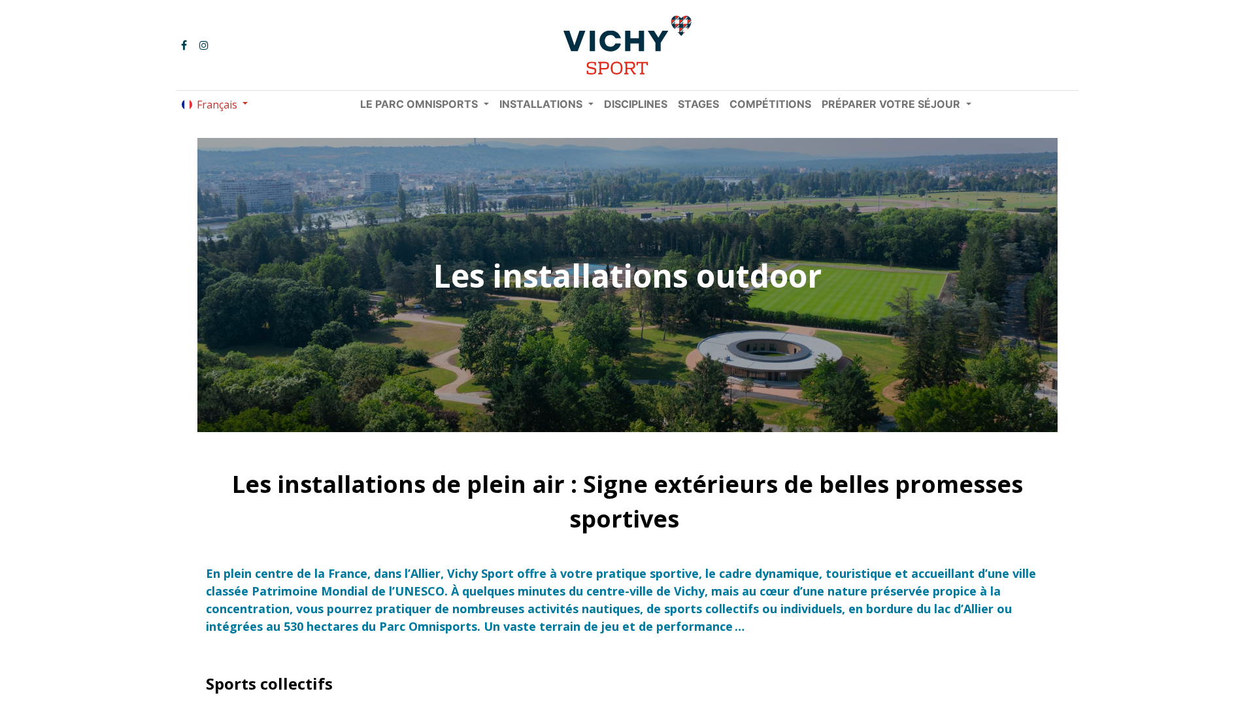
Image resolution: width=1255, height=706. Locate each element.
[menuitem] (636, 104)
